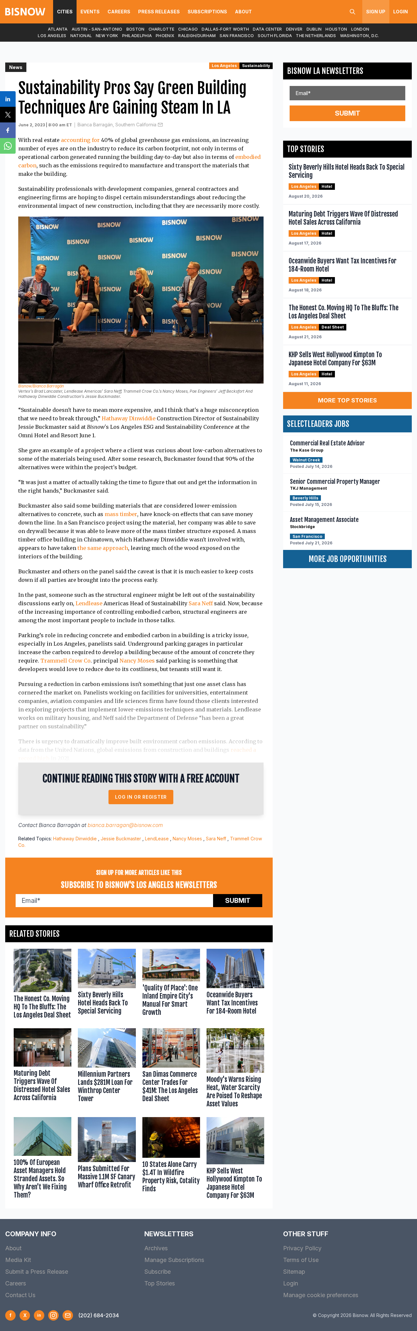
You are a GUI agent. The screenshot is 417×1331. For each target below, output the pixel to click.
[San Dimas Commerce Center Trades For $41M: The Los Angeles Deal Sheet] (171, 1069)
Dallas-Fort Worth (225, 29)
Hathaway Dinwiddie (128, 418)
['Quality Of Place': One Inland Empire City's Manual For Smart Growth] (171, 985)
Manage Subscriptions (174, 1259)
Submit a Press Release (36, 1271)
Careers (119, 11)
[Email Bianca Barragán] (160, 125)
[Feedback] (68, 1315)
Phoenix (165, 35)
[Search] (352, 11)
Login (400, 11)
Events (90, 11)
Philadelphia (137, 35)
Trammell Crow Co (65, 660)
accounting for (80, 140)
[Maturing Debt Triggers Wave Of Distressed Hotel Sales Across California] (42, 1069)
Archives (156, 1248)
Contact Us (20, 1295)
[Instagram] (53, 1315)
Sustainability (256, 65)
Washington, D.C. (359, 35)
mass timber (121, 514)
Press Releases (159, 11)
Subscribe (157, 1271)
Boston (135, 29)
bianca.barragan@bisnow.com (125, 825)
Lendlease (89, 603)
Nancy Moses (137, 660)
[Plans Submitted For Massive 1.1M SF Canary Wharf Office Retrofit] (107, 1159)
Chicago (188, 29)
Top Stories (159, 1283)
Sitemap (294, 1271)
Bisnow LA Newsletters (325, 71)
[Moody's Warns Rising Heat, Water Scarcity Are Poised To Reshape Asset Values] (235, 1069)
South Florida (275, 35)
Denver (294, 29)
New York (107, 35)
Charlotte (162, 29)
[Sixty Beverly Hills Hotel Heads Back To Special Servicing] (107, 985)
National (81, 35)
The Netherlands (316, 35)
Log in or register (141, 797)
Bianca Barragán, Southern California (117, 124)
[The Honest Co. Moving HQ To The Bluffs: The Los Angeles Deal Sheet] (42, 985)
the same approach (103, 548)
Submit (238, 900)
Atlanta (58, 29)
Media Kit (18, 1259)
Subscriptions (207, 11)
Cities (65, 11)
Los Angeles (52, 35)
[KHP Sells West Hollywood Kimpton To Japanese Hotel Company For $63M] (235, 1159)
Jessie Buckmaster (121, 838)
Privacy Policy (302, 1248)
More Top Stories (347, 400)
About (243, 11)
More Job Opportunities (348, 559)
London (360, 29)
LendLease (157, 838)
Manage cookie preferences (320, 1295)
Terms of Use (301, 1259)
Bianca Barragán (59, 825)
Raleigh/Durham (197, 35)
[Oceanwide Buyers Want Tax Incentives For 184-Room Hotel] (235, 985)
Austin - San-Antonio (97, 29)
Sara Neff (201, 603)
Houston (336, 29)
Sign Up (375, 11)
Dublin (314, 29)
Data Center (267, 29)
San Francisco (237, 35)
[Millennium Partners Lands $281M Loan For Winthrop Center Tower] (107, 1069)
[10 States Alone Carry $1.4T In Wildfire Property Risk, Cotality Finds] (171, 1159)
